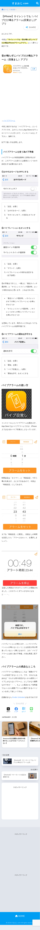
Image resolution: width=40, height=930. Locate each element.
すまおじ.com (20, 3)
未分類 (14, 717)
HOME (21, 916)
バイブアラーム (9, 121)
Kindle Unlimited (18, 697)
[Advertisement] (20, 96)
